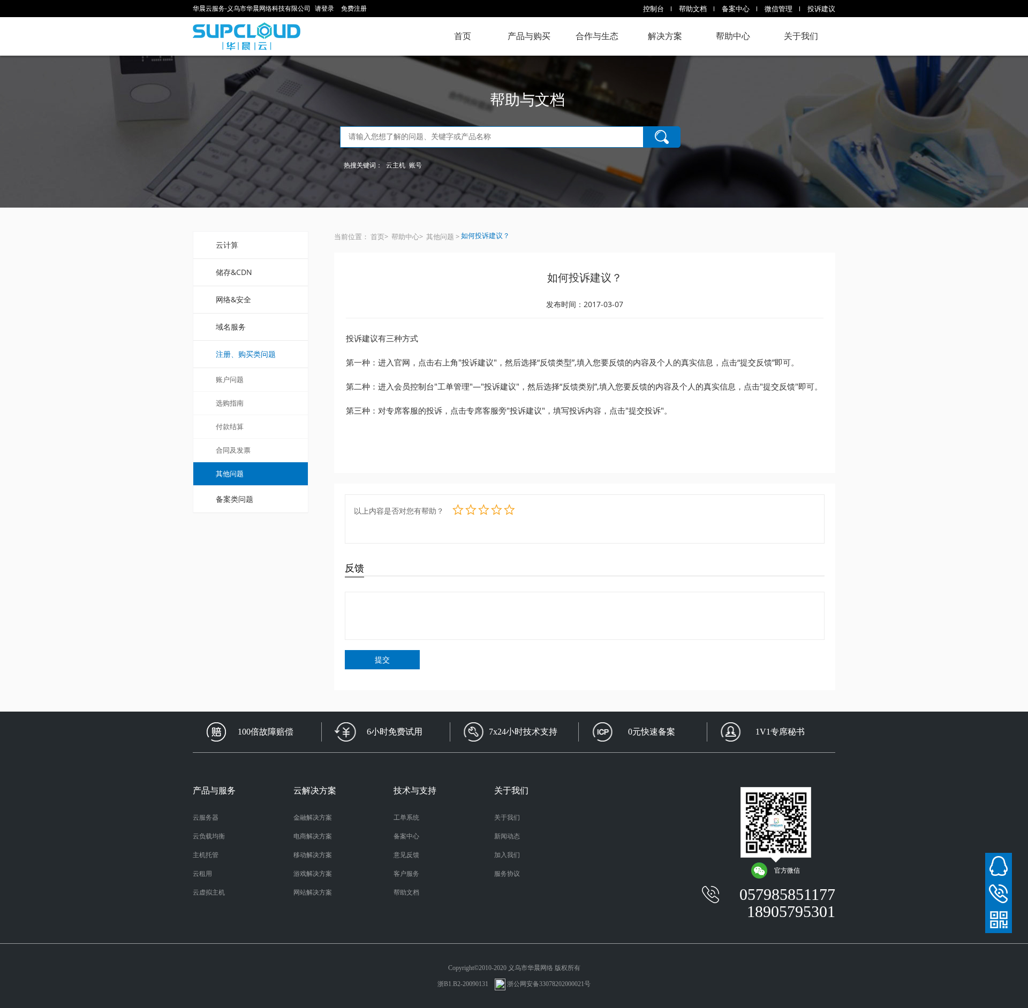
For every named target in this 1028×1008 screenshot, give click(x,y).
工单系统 (406, 817)
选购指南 (230, 403)
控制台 (653, 8)
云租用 (202, 873)
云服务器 (205, 817)
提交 (382, 659)
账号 (415, 165)
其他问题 (230, 473)
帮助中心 (733, 36)
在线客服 (998, 866)
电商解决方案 (312, 836)
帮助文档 (693, 8)
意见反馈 (406, 855)
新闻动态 (507, 836)
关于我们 (801, 36)
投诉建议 (821, 8)
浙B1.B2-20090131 (463, 984)
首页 (462, 36)
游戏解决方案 (312, 873)
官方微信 (787, 870)
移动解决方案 (312, 855)
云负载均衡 (209, 836)
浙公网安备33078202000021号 (549, 984)
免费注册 (354, 8)
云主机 (395, 165)
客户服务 (406, 873)
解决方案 (665, 36)
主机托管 (205, 855)
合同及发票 (233, 450)
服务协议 (507, 873)
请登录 (324, 8)
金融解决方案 (312, 817)
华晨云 (246, 36)
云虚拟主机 (209, 892)
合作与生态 (597, 36)
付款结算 (230, 426)
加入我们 (507, 855)
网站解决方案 (312, 892)
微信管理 (778, 8)
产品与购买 (529, 36)
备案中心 (736, 8)
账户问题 (230, 379)
